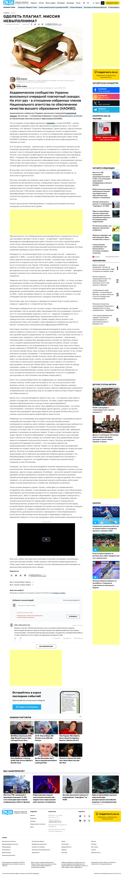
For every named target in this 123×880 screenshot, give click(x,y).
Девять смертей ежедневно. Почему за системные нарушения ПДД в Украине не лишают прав (103, 268)
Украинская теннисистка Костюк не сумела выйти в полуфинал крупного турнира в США (106, 528)
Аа (102, 3)
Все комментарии (46, 646)
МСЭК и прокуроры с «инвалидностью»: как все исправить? (103, 410)
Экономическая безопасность (41, 850)
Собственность (96, 852)
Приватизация (6, 852)
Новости (34, 3)
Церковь (64, 850)
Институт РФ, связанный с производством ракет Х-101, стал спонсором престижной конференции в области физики (102, 179)
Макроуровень (6, 847)
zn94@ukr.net (52, 826)
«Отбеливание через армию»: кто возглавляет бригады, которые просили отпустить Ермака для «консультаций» (103, 294)
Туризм (93, 850)
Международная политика (10, 844)
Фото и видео (50, 3)
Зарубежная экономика (39, 844)
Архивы (32, 815)
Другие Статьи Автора (104, 384)
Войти (98, 3)
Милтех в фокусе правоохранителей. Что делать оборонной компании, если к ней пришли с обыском (102, 281)
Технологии (65, 844)
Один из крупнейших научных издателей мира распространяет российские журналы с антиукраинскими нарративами (102, 216)
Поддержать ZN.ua (112, 3)
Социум (93, 841)
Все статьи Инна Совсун (20, 582)
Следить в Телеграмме (28, 707)
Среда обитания (66, 847)
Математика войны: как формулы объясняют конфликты (102, 228)
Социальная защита (38, 841)
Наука (63, 841)
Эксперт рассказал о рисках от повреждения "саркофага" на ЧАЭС (102, 204)
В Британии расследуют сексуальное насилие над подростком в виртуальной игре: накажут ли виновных (102, 193)
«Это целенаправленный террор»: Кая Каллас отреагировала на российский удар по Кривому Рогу (102, 320)
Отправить (73, 616)
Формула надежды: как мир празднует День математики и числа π (102, 237)
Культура (64, 852)
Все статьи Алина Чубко (20, 585)
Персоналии (35, 852)
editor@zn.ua (58, 831)
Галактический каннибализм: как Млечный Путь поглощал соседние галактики (100, 249)
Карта (32, 827)
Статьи (41, 3)
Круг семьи (94, 847)
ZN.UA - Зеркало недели (106, 137)
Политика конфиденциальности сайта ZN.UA (107, 873)
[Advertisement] (46, 222)
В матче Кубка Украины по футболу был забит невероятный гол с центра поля (106, 556)
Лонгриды (70, 3)
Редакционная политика (37, 824)
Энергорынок (6, 850)
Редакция (33, 818)
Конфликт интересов (38, 847)
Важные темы (9, 7)
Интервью (61, 3)
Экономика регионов (8, 855)
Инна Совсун (21, 79)
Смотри (97, 503)
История (93, 844)
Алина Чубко (21, 86)
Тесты (78, 3)
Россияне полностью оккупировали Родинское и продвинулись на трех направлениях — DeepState (103, 307)
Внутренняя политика (9, 841)
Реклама (32, 821)
